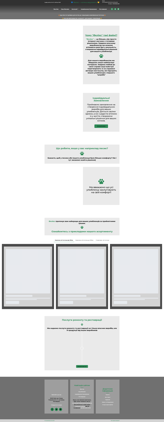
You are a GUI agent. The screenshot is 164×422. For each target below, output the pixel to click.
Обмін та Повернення (107, 401)
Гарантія (107, 398)
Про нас (82, 388)
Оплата (108, 393)
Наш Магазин (65, 7)
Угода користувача (107, 403)
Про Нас (56, 7)
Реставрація (103, 7)
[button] (112, 8)
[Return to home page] (48, 8)
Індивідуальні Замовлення (89, 7)
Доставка (107, 396)
